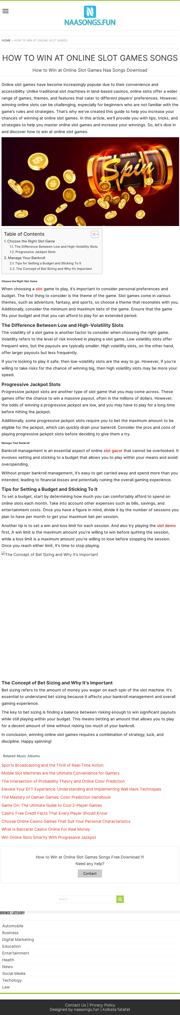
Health (8, 960)
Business (10, 932)
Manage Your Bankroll (26, 258)
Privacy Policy (102, 1005)
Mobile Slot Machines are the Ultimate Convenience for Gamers (60, 773)
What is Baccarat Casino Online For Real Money (46, 829)
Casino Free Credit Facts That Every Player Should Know (54, 813)
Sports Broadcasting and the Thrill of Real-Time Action (53, 765)
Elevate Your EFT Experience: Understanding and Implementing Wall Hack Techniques (81, 789)
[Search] (120, 899)
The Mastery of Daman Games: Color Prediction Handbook (56, 797)
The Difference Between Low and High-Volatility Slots (56, 247)
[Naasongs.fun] (90, 14)
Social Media (13, 973)
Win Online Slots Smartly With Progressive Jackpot (49, 837)
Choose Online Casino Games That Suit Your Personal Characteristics (66, 821)
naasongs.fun (86, 1009)
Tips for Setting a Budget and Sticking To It (48, 263)
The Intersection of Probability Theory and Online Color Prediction (63, 781)
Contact (90, 873)
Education (11, 946)
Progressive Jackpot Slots (35, 252)
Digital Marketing (18, 939)
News (7, 966)
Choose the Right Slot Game (31, 241)
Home (6, 40)
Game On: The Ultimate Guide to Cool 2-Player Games (52, 805)
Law (6, 987)
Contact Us (75, 1005)
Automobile (12, 926)
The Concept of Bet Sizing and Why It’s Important (54, 269)
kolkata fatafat (116, 1009)
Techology (12, 980)
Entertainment (15, 953)
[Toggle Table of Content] (93, 234)
